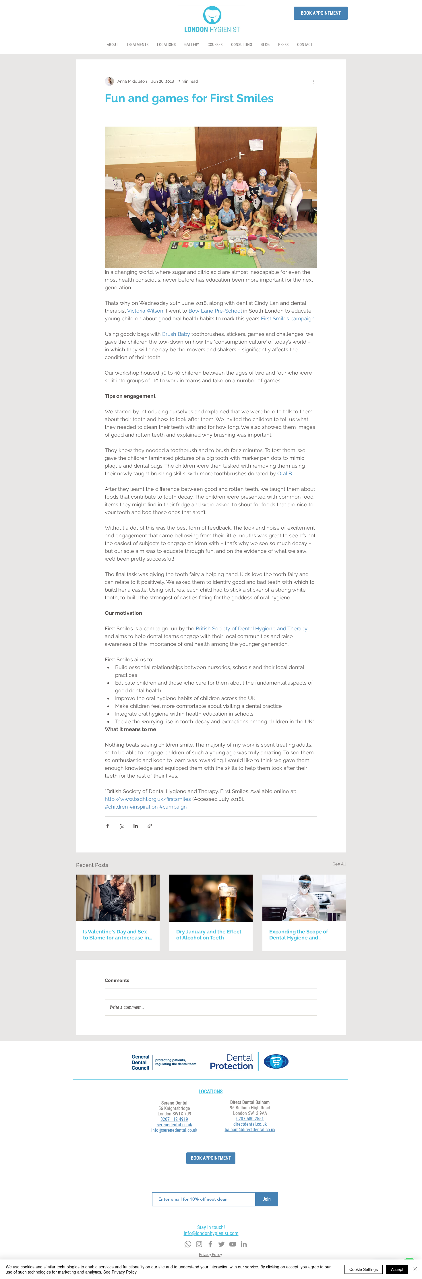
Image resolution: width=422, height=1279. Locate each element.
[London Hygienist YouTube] (233, 1244)
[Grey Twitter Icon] (199, 1244)
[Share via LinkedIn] (135, 826)
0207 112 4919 (174, 1119)
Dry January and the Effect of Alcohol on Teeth (208, 935)
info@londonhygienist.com (211, 1233)
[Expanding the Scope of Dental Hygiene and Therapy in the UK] (304, 898)
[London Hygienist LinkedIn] (244, 1244)
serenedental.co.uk (174, 1124)
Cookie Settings (363, 1269)
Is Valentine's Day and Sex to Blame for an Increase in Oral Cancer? (116, 935)
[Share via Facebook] (107, 826)
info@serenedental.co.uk (174, 1130)
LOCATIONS (210, 1091)
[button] (137, 44)
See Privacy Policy (120, 1272)
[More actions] (313, 81)
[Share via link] (149, 826)
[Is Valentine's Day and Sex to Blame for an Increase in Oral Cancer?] (118, 898)
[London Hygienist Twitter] (221, 1244)
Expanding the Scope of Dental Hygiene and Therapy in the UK (298, 935)
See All (339, 864)
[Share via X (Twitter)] (121, 826)
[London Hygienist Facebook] (210, 1244)
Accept (397, 1269)
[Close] (415, 1269)
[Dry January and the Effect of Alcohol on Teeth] (211, 898)
